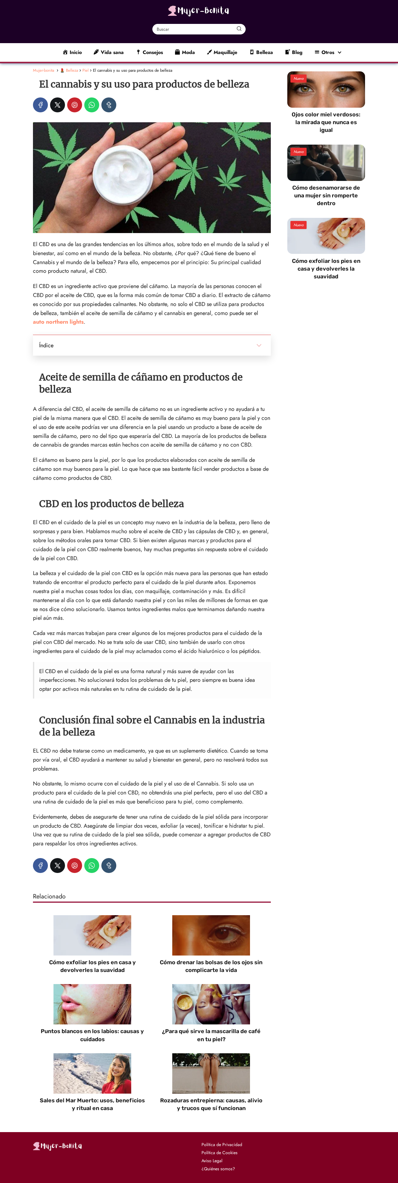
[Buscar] (239, 29)
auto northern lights (58, 322)
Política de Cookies (219, 1152)
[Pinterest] (74, 104)
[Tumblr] (108, 104)
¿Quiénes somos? (218, 1169)
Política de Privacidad (221, 1144)
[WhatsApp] (91, 104)
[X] (57, 104)
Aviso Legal (211, 1161)
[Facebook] (40, 104)
